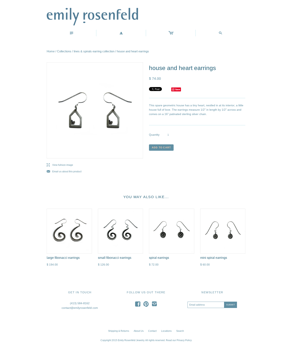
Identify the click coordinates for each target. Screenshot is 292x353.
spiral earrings (159, 257)
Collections (64, 51)
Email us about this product (64, 171)
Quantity (154, 134)
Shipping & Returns (118, 331)
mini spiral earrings (213, 257)
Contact (152, 331)
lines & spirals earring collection (94, 51)
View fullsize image (60, 165)
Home (51, 51)
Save (177, 89)
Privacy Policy (184, 340)
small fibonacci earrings (114, 257)
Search (180, 331)
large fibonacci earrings (63, 257)
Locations (166, 331)
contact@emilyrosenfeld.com (80, 307)
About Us (139, 331)
